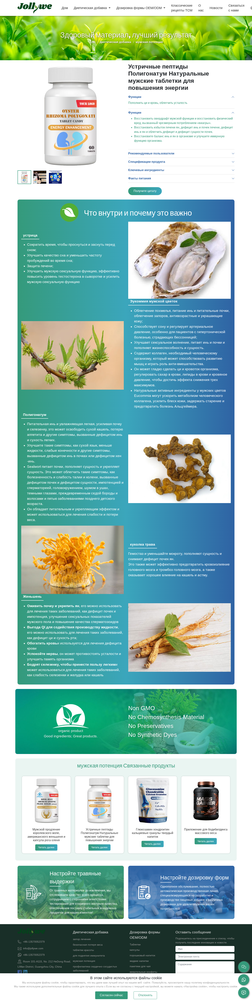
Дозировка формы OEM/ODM (139, 8)
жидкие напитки (139, 960)
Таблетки (135, 944)
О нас (201, 8)
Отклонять (145, 995)
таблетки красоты (83, 950)
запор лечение (82, 939)
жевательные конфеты (143, 971)
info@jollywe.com (33, 948)
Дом (65, 8)
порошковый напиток (142, 955)
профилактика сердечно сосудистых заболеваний (95, 968)
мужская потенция (84, 960)
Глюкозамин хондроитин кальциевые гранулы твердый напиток (152, 833)
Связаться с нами (236, 8)
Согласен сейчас (111, 995)
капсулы (135, 949)
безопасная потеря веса (88, 944)
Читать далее (46, 847)
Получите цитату (145, 191)
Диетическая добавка (91, 8)
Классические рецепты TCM (181, 8)
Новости (216, 8)
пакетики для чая (140, 966)
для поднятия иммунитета (89, 955)
